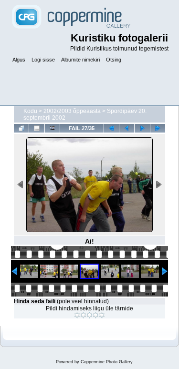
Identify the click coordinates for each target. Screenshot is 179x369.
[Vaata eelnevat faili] (126, 128)
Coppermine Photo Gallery (107, 361)
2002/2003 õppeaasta (72, 111)
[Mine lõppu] (157, 128)
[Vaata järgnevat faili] (142, 128)
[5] (102, 315)
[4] (96, 315)
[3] (89, 315)
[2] (83, 315)
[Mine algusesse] (111, 128)
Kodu (30, 111)
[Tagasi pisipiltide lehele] (21, 128)
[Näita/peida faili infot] (36, 128)
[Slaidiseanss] (52, 128)
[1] (77, 315)
